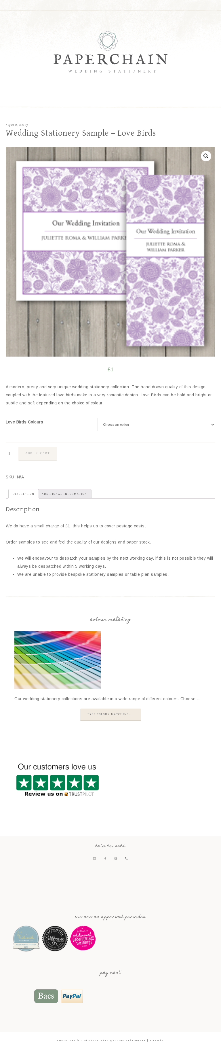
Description (24, 494)
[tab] (23, 494)
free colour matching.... (110, 714)
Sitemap (157, 1040)
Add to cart (37, 453)
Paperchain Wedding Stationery (110, 51)
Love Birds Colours (24, 422)
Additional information (64, 494)
